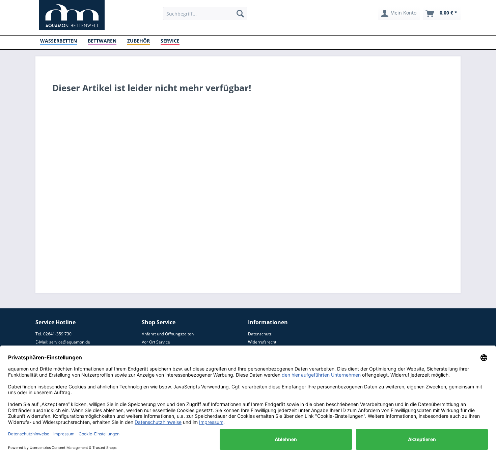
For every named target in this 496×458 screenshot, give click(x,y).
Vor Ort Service (156, 342)
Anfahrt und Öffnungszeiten (168, 334)
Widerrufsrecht (262, 342)
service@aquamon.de (69, 342)
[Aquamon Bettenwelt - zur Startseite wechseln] (72, 15)
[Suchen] (240, 13)
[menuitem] (205, 13)
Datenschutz (260, 334)
